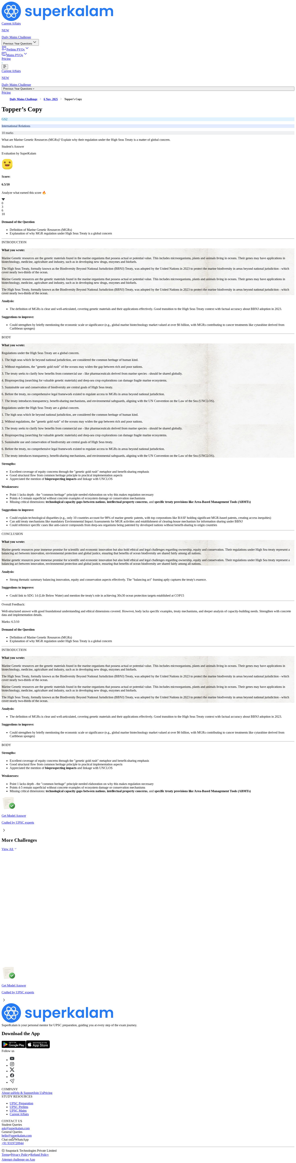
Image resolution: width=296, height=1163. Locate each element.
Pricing (6, 58)
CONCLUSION (12, 534)
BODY (6, 337)
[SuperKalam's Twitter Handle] (12, 1071)
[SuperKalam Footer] (58, 1021)
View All (8, 849)
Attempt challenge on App (18, 1159)
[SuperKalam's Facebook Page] (12, 1076)
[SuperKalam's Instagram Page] (12, 1065)
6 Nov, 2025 (51, 99)
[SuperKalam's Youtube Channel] (12, 1059)
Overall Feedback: (13, 604)
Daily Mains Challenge (16, 37)
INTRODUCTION (14, 242)
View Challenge (20, 885)
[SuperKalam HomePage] (58, 20)
